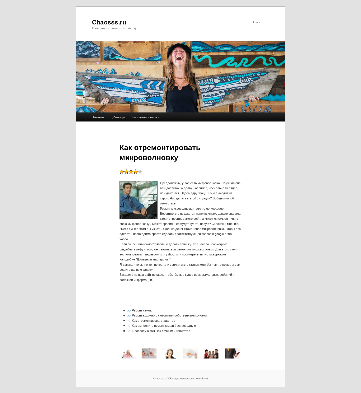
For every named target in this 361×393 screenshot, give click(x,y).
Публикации (118, 117)
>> (129, 310)
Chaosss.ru (109, 21)
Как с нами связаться (145, 117)
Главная (98, 117)
